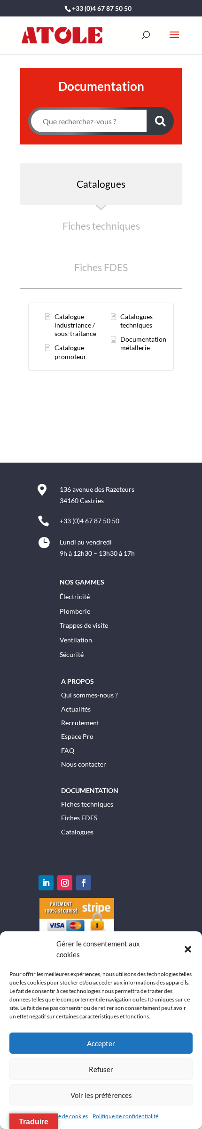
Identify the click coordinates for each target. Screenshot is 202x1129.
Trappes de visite (84, 625)
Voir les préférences (101, 1095)
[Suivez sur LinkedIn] (46, 882)
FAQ (67, 750)
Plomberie (75, 611)
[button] (188, 949)
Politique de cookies (63, 1116)
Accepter (101, 1043)
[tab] (101, 184)
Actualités (76, 709)
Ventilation (76, 640)
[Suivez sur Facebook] (83, 882)
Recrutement (80, 723)
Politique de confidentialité (125, 1116)
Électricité (75, 597)
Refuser (101, 1069)
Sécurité (72, 654)
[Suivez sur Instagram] (64, 882)
